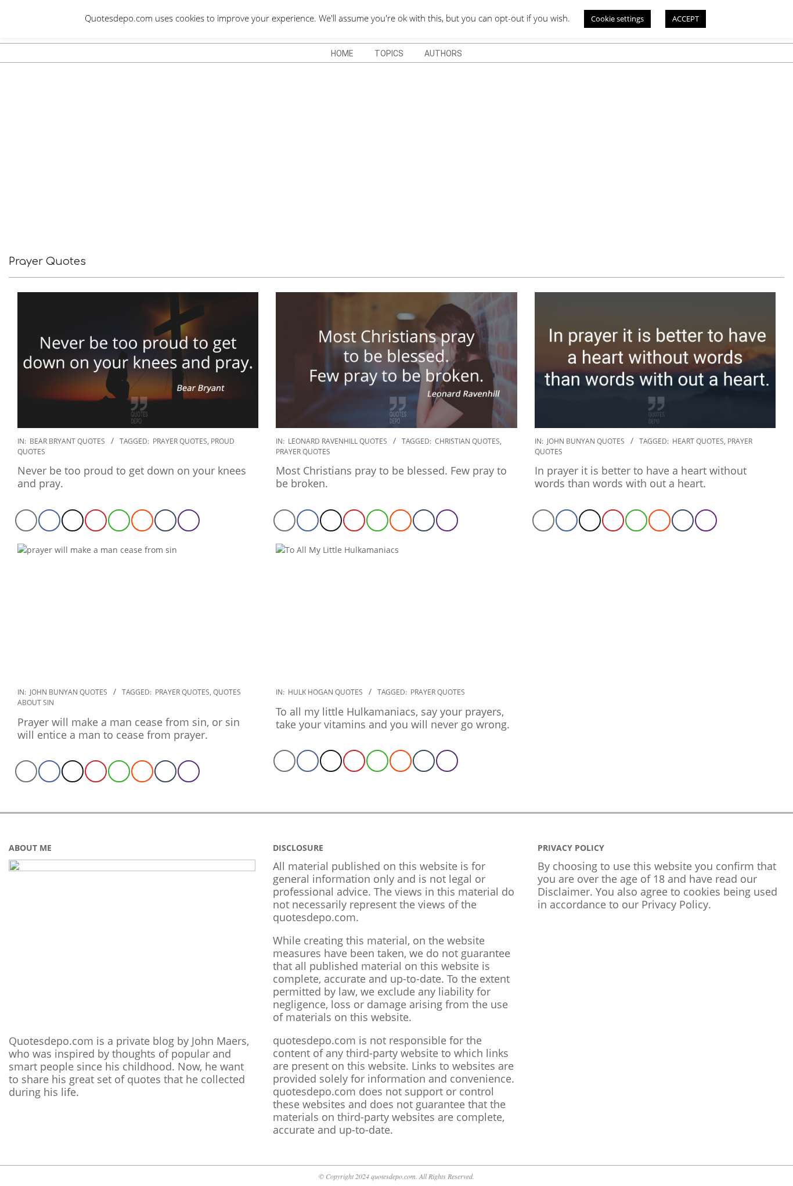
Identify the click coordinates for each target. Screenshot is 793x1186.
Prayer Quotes (180, 441)
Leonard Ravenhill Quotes (337, 441)
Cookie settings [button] (617, 18)
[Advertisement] (396, 150)
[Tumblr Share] (165, 520)
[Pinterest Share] (96, 520)
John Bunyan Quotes (586, 441)
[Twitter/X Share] (73, 520)
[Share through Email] (26, 520)
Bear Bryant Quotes (67, 441)
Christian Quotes (467, 441)
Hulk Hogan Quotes (325, 692)
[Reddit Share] (142, 520)
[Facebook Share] (49, 520)
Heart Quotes (698, 441)
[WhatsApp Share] (119, 520)
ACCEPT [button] (685, 18)
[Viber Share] (189, 520)
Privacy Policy (674, 904)
